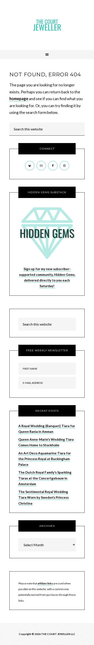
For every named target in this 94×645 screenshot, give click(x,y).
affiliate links (45, 583)
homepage (18, 98)
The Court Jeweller (47, 25)
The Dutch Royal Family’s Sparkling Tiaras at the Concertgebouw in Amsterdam (44, 478)
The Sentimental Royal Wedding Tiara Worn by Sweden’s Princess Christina (43, 497)
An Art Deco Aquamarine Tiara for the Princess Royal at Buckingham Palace (44, 459)
